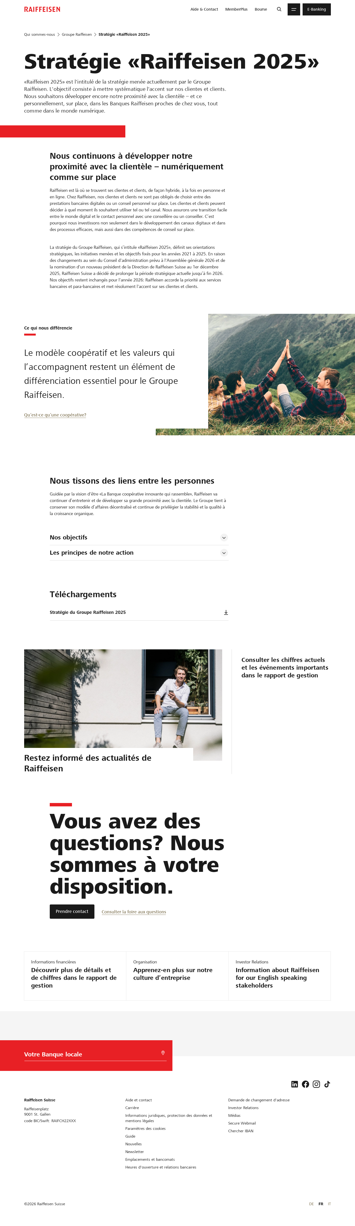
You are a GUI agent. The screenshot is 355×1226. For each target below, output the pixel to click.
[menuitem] (204, 9)
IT (329, 1204)
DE (311, 1204)
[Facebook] (305, 1084)
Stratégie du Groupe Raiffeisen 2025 (88, 612)
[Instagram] (316, 1084)
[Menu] (294, 9)
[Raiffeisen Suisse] (42, 9)
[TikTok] (327, 1084)
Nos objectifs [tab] (69, 537)
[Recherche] (279, 9)
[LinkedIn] (294, 1084)
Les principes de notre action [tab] (92, 552)
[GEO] (163, 1052)
